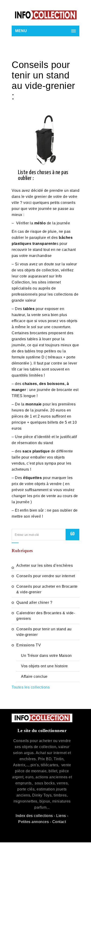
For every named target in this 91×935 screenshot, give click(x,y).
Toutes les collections (31, 687)
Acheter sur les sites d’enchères (44, 565)
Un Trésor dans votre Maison (46, 656)
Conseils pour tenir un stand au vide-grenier (44, 632)
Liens (61, 816)
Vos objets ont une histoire (44, 666)
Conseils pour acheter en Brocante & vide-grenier (47, 589)
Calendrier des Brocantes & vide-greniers (45, 616)
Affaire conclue (34, 676)
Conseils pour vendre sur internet (45, 576)
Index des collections (34, 816)
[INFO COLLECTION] (45, 15)
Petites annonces (33, 822)
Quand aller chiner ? (34, 602)
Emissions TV (28, 645)
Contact (59, 822)
